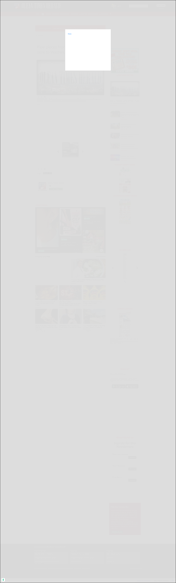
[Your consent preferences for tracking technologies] (3, 580)
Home (69, 34)
